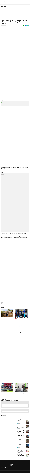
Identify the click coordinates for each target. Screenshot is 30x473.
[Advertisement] (15, 13)
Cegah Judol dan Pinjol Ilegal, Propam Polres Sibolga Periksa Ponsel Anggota (20, 436)
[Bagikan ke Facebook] (25, 25)
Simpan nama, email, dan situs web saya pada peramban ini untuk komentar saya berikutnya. (12, 413)
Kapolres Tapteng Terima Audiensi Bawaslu (21, 317)
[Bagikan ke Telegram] (28, 25)
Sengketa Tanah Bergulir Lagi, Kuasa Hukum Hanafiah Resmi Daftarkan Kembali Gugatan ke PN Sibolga (20, 431)
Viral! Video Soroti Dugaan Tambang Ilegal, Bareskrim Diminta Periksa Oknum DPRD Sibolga (20, 441)
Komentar (3, 402)
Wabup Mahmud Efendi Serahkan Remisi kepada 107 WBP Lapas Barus (20, 455)
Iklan (11, 465)
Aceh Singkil (5, 6)
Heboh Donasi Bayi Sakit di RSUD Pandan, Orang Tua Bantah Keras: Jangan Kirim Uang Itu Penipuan (20, 451)
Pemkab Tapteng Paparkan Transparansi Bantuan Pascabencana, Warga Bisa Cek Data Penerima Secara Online (20, 446)
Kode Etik (11, 464)
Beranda (2, 6)
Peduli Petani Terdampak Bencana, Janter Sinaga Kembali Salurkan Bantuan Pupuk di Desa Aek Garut (20, 427)
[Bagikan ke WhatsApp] (27, 25)
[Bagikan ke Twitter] (26, 25)
